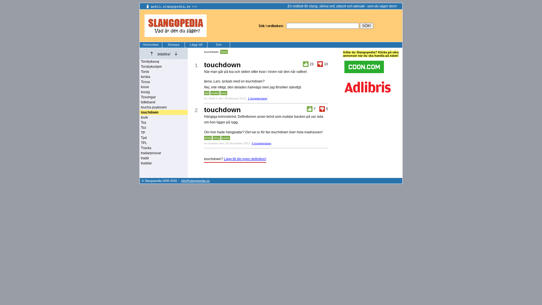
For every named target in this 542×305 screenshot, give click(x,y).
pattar (226, 138)
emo (224, 93)
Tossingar (148, 97)
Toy (143, 123)
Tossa (145, 82)
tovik (144, 117)
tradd (145, 158)
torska (145, 77)
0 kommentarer (261, 143)
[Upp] (152, 53)
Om (219, 44)
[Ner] (176, 53)
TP (143, 133)
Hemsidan (151, 44)
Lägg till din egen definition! (245, 159)
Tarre (224, 51)
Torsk (145, 72)
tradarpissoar (151, 153)
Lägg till (196, 44)
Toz (143, 128)
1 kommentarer (257, 98)
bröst (208, 138)
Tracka (146, 148)
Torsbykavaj (150, 62)
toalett (215, 93)
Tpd (144, 138)
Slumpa (174, 44)
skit (207, 93)
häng (216, 138)
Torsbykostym (151, 67)
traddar (146, 163)
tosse (145, 87)
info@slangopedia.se (195, 180)
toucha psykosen (154, 107)
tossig (145, 92)
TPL (144, 143)
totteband (148, 102)
